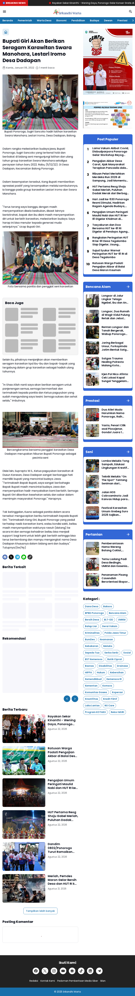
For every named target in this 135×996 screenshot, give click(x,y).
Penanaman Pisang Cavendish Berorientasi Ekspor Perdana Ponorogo (115, 578)
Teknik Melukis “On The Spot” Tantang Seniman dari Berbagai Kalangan (115, 480)
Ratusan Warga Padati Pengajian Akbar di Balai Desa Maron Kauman (62, 752)
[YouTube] (63, 971)
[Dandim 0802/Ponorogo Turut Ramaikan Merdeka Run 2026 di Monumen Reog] (23, 856)
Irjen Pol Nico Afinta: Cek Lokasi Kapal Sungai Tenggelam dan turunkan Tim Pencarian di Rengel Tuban (115, 378)
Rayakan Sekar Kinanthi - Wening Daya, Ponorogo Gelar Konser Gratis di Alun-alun (71, 3)
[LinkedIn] (90, 971)
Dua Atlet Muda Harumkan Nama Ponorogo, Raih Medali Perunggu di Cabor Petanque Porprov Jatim (114, 413)
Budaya (94, 20)
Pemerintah (25, 20)
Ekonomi (61, 20)
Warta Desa (44, 20)
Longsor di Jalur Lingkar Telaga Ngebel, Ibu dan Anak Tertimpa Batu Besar (116, 299)
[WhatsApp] (23, 557)
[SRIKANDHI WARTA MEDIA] (67, 11)
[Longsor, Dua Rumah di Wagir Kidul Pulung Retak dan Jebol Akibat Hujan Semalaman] (92, 316)
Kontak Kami (47, 980)
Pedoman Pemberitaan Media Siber (77, 980)
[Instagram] (54, 971)
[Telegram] (17, 557)
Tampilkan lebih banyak (40, 911)
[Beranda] (5, 32)
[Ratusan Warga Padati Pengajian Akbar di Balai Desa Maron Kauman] (23, 760)
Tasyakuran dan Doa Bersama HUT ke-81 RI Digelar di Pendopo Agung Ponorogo (109, 228)
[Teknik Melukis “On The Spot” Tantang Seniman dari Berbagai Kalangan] (92, 481)
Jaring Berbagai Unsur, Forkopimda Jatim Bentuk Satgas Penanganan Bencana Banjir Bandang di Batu (116, 346)
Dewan (108, 20)
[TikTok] (81, 971)
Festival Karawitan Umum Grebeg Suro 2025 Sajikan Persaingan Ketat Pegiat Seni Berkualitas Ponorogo (115, 511)
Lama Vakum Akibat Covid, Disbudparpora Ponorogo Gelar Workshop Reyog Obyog (110, 152)
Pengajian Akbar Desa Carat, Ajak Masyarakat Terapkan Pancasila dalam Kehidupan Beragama (110, 164)
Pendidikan (78, 20)
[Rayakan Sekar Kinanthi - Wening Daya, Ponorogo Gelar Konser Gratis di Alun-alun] (23, 728)
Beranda (7, 20)
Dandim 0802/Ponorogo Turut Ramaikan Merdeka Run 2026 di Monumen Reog (62, 848)
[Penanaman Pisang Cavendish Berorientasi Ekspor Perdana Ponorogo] (92, 579)
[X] (11, 557)
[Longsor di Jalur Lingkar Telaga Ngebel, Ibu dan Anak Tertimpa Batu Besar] (92, 300)
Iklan (103, 980)
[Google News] (72, 971)
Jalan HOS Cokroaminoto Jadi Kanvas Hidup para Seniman (115, 496)
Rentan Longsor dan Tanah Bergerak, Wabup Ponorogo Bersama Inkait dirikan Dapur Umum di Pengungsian (115, 331)
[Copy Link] (29, 557)
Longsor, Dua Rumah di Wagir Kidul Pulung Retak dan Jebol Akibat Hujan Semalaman (116, 315)
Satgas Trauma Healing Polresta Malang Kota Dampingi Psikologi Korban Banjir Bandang (114, 362)
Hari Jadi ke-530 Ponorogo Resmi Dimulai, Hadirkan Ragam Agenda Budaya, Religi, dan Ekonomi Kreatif (110, 203)
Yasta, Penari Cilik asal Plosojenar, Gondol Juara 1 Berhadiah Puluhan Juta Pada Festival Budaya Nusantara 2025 (114, 429)
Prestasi (122, 20)
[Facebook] (4, 557)
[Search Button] (130, 11)
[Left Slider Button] (67, 698)
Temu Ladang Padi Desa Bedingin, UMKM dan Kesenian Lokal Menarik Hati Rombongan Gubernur (115, 563)
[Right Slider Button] (131, 20)
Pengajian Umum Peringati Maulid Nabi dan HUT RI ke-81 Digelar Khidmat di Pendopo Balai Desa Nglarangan (63, 784)
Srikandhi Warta (72, 991)
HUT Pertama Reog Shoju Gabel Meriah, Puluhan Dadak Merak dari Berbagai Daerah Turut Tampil (63, 816)
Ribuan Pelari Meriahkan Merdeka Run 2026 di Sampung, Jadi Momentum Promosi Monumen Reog (110, 177)
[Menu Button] (4, 11)
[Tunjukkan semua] (128, 287)
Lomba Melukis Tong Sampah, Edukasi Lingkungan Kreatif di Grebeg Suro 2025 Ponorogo (115, 464)
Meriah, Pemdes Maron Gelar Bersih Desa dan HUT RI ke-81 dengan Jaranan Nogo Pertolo (63, 880)
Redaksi (33, 980)
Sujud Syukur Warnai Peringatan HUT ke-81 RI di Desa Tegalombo (109, 254)
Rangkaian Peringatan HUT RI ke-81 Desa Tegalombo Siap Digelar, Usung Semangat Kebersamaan (110, 241)
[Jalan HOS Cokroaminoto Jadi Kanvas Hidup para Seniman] (92, 497)
